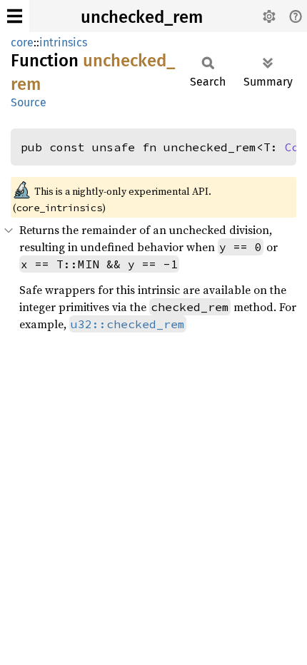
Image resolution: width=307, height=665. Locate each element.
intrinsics (63, 42)
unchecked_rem (142, 17)
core (22, 42)
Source (28, 102)
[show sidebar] (14, 16)
